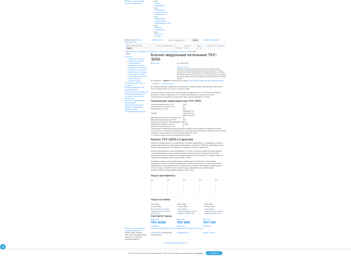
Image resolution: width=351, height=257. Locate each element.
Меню (128, 54)
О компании (178, 47)
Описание (155, 84)
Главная (128, 51)
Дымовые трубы (134, 81)
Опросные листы (188, 47)
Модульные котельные (136, 59)
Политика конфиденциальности (175, 243)
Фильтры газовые (131, 109)
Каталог (153, 228)
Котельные (154, 51)
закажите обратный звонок (214, 81)
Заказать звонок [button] (209, 233)
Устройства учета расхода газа (136, 92)
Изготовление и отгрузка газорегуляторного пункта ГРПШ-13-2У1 (160, 211)
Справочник (211, 46)
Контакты (220, 46)
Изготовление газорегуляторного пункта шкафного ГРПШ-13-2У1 (213, 211)
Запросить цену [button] (182, 67)
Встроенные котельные (136, 70)
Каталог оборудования (164, 46)
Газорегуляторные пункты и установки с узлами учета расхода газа (135, 96)
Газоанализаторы (131, 89)
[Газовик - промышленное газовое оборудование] (136, 2)
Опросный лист (168, 84)
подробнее (199, 253)
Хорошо (214, 253)
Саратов (139, 40)
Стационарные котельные (137, 76)
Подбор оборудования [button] (211, 40)
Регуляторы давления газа (134, 87)
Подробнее (155, 226)
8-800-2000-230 (131, 42)
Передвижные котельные (137, 68)
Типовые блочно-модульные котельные (173, 51)
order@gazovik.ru (157, 40)
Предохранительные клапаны (135, 111)
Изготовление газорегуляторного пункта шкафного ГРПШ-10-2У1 (187, 211)
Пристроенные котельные (137, 72)
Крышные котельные (135, 61)
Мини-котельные (134, 79)
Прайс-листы (199, 47)
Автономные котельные (137, 74)
